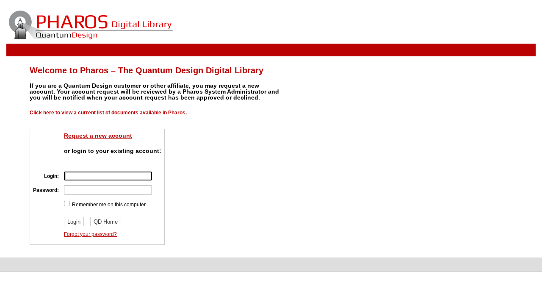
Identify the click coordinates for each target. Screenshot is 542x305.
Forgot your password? (90, 234)
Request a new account (98, 135)
